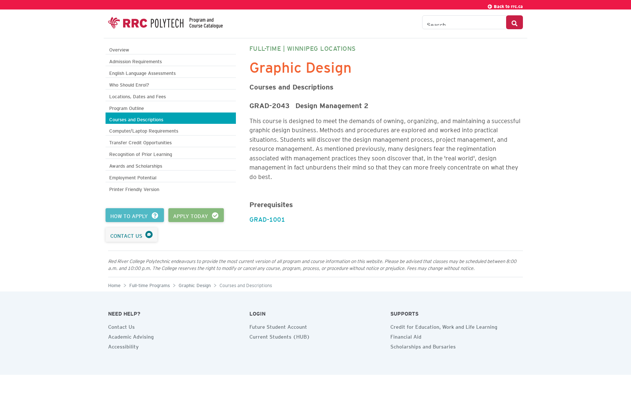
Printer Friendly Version (134, 188)
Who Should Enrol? (129, 83)
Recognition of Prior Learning (140, 153)
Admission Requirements (135, 60)
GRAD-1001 (267, 218)
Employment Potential (132, 176)
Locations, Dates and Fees (137, 95)
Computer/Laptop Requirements (143, 129)
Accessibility (123, 345)
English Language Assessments (142, 72)
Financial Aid (405, 336)
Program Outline (126, 107)
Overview (119, 48)
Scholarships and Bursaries (423, 345)
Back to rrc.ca (508, 5)
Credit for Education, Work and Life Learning (443, 326)
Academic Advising (131, 336)
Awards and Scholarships (135, 165)
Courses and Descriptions (136, 118)
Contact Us (121, 326)
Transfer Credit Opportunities (140, 141)
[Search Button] (514, 22)
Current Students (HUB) (279, 336)
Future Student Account (278, 326)
